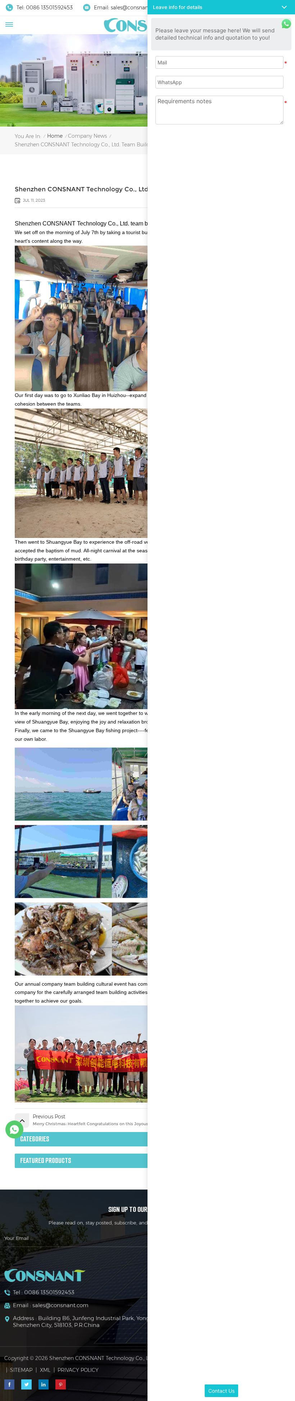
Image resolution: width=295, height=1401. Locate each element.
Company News (87, 136)
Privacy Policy (78, 1370)
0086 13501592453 (49, 7)
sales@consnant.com (137, 7)
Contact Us (221, 1391)
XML (45, 1370)
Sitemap (21, 1370)
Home (55, 136)
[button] (221, 7)
